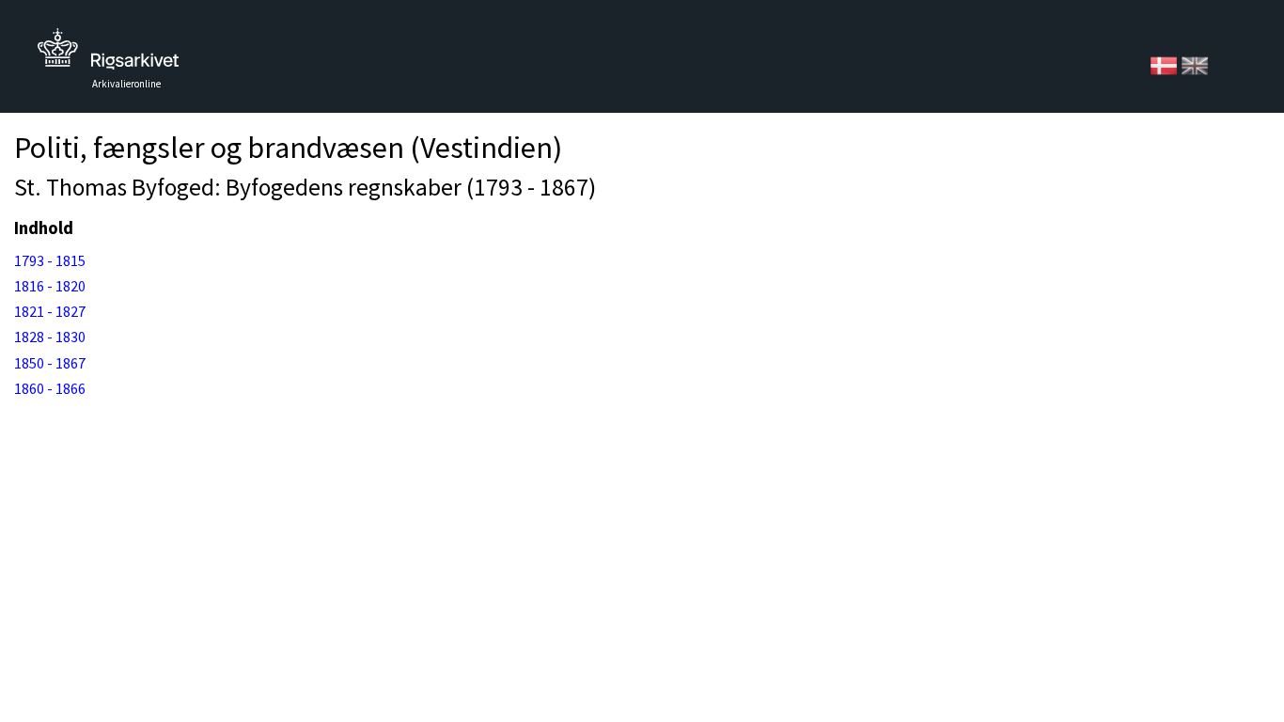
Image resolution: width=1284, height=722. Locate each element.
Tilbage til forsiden (108, 54)
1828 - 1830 (50, 336)
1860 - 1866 (50, 388)
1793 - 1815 (50, 260)
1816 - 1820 (50, 285)
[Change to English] (1195, 64)
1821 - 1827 (50, 311)
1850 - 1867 (50, 362)
